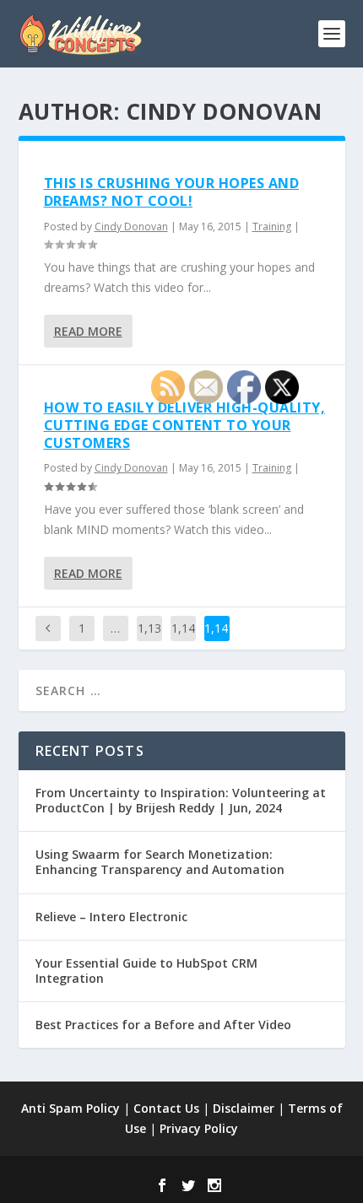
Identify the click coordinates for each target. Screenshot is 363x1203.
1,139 (149, 640)
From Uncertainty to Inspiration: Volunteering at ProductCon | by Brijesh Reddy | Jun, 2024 (180, 800)
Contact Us (166, 1108)
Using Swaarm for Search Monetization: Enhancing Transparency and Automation (159, 861)
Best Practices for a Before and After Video (163, 1025)
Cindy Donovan (131, 226)
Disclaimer (243, 1108)
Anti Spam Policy (70, 1108)
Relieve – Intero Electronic (111, 917)
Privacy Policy (199, 1128)
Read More (88, 331)
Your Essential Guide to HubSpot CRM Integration (146, 970)
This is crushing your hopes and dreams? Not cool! (172, 192)
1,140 (183, 640)
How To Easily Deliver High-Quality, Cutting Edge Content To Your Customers (185, 425)
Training (271, 226)
